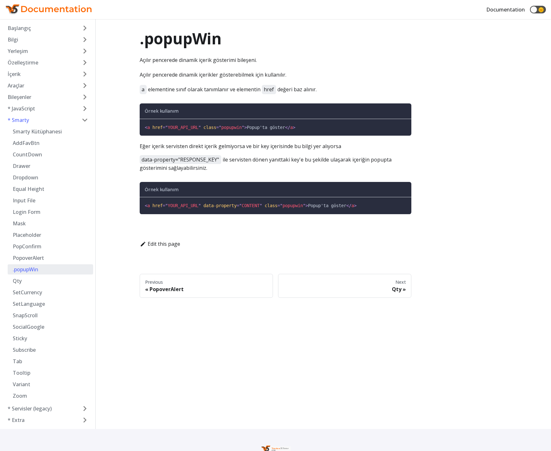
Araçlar (16, 85)
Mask (19, 223)
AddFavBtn (26, 143)
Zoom (20, 395)
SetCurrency (27, 292)
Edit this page (164, 243)
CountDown (27, 154)
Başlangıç (19, 28)
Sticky (20, 338)
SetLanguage (29, 303)
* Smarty (18, 120)
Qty (17, 280)
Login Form (26, 211)
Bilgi (13, 39)
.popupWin (25, 269)
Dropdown (25, 177)
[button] (538, 9)
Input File (24, 200)
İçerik (14, 74)
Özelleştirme (23, 62)
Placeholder (27, 234)
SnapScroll (25, 315)
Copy (400, 127)
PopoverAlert (28, 257)
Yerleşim (18, 51)
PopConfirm (27, 246)
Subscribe (24, 349)
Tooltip (21, 372)
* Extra (16, 420)
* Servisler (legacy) (30, 408)
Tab (17, 361)
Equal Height (28, 188)
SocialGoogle (28, 326)
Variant (21, 384)
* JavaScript (21, 108)
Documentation (505, 9)
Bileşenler (19, 97)
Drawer (21, 165)
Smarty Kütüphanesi (37, 131)
